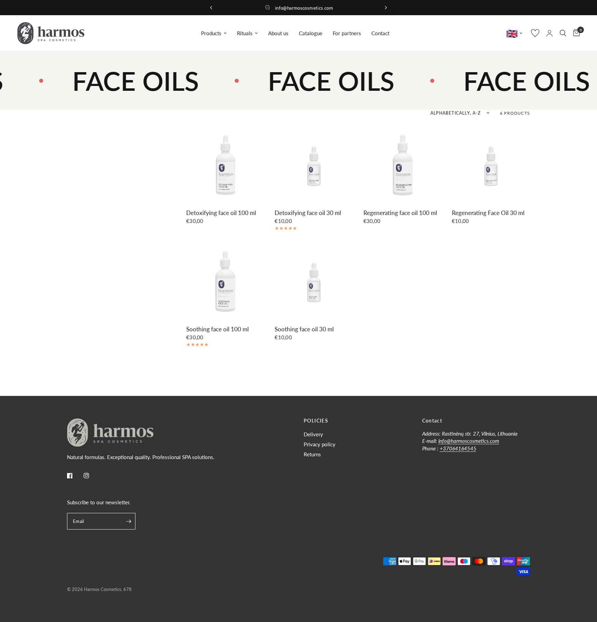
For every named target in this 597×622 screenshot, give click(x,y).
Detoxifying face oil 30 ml (308, 213)
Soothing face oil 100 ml (217, 329)
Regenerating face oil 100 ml (400, 213)
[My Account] (549, 33)
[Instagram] (91, 475)
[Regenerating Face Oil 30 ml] (491, 164)
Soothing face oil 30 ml (304, 329)
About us (278, 33)
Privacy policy (319, 444)
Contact (380, 33)
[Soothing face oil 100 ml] (225, 280)
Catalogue (310, 33)
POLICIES (316, 420)
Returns (312, 454)
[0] (575, 33)
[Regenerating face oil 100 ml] (402, 164)
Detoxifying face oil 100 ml (221, 213)
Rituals (245, 33)
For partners (347, 33)
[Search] (563, 33)
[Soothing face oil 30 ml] (314, 280)
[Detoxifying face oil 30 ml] (314, 164)
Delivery (313, 434)
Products (211, 33)
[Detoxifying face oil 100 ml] (225, 164)
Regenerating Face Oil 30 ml (488, 213)
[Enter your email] (128, 521)
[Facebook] (74, 475)
